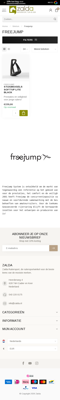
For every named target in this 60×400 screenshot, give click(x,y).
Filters (28, 40)
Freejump (28, 26)
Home (5, 26)
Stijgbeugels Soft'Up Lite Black (13, 89)
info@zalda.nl (15, 303)
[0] (56, 10)
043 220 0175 (15, 294)
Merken (16, 26)
